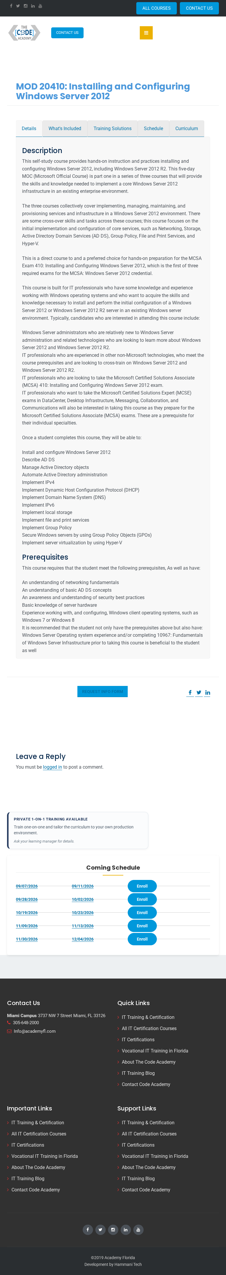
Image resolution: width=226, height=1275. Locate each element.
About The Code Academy (149, 1062)
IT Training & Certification (148, 1017)
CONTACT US (199, 8)
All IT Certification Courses (149, 1028)
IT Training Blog (138, 1073)
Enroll (142, 886)
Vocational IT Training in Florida (155, 1051)
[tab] (29, 128)
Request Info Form (102, 691)
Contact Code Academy (146, 1084)
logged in (52, 767)
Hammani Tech (128, 1264)
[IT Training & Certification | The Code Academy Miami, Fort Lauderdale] (24, 32)
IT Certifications (138, 1039)
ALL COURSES (156, 8)
